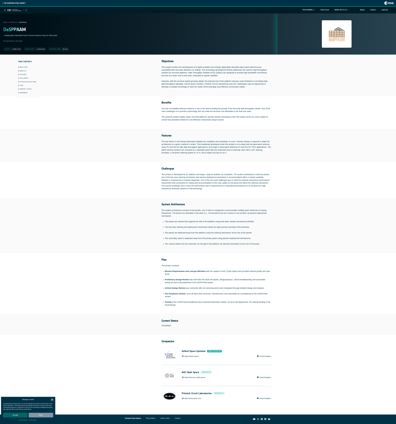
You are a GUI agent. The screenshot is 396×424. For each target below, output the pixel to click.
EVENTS (373, 10)
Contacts (177, 418)
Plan (21, 85)
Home (5, 22)
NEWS (362, 10)
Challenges (23, 78)
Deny (41, 415)
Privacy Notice (32, 420)
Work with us (340, 10)
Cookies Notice (23, 420)
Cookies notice (165, 418)
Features (23, 74)
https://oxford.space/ (191, 356)
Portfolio (324, 10)
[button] (52, 399)
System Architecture (27, 82)
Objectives (23, 67)
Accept (15, 415)
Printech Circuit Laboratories (197, 393)
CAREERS (384, 10)
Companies (23, 93)
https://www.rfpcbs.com (192, 398)
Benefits (23, 71)
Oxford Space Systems (194, 351)
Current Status (25, 89)
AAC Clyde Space (190, 372)
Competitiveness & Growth (13, 41)
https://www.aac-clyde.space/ (195, 377)
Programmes (307, 10)
